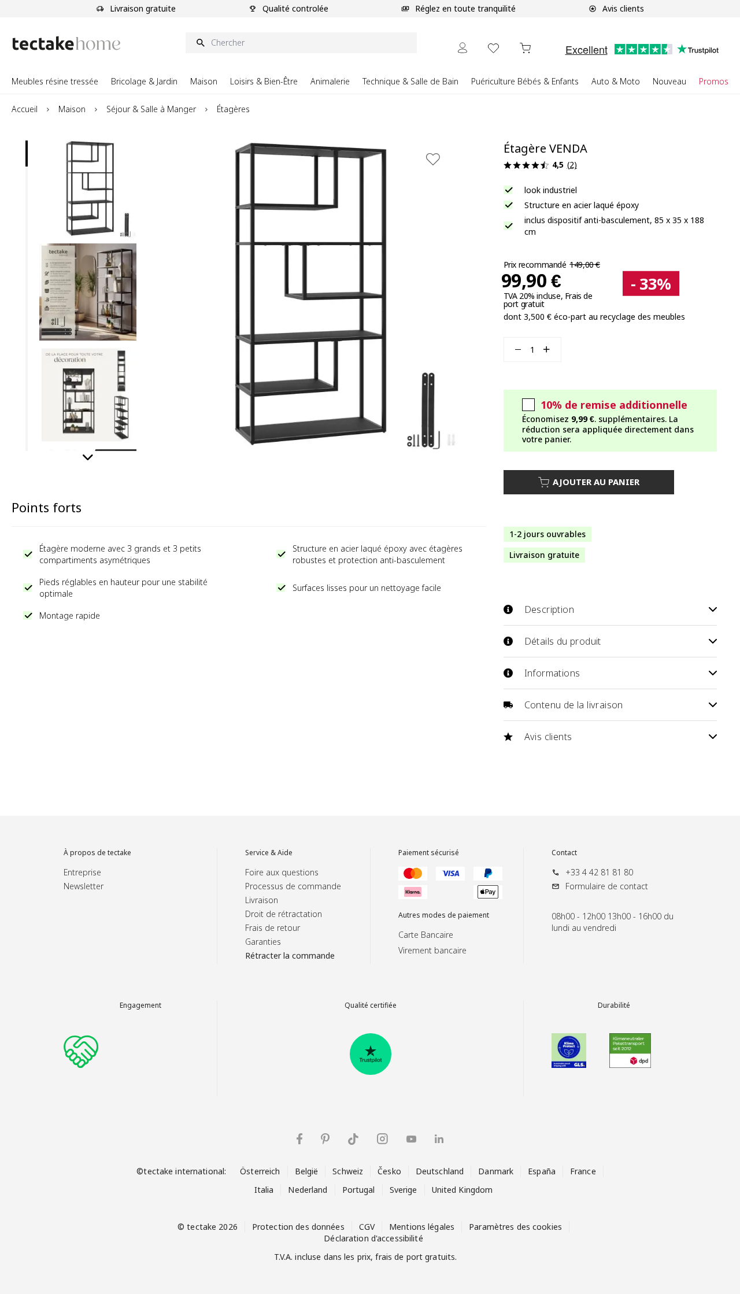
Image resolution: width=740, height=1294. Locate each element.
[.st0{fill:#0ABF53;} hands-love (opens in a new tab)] (81, 1050)
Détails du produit (562, 641)
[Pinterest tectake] (325, 1139)
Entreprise (82, 872)
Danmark (495, 1171)
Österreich (260, 1171)
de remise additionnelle (614, 405)
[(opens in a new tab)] (370, 1054)
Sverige (403, 1189)
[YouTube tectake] (411, 1139)
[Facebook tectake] (299, 1138)
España (542, 1171)
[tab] (26, 154)
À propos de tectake (97, 852)
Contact (564, 852)
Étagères (233, 108)
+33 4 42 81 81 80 (599, 872)
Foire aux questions (282, 872)
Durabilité (614, 1005)
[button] (87, 189)
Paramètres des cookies (515, 1226)
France (583, 1171)
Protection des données (298, 1226)
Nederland (307, 1189)
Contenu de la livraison (573, 704)
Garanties (263, 941)
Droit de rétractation (283, 913)
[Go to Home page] (66, 43)
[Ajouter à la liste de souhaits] (433, 159)
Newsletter (83, 886)
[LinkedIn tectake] (439, 1138)
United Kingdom (462, 1189)
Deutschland (440, 1171)
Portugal (358, 1189)
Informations (552, 673)
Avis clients (548, 736)
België (307, 1171)
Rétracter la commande (290, 955)
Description (549, 609)
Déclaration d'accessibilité (373, 1238)
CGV (367, 1226)
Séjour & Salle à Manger (151, 108)
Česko (389, 1171)
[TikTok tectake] (353, 1139)
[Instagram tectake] (382, 1138)
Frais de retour (272, 927)
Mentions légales (421, 1226)
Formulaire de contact (606, 886)
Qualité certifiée (371, 1005)
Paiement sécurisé (428, 852)
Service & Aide (269, 852)
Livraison (261, 899)
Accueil (25, 108)
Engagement (140, 1005)
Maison (72, 108)
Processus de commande (293, 886)
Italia (264, 1189)
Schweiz (347, 1171)
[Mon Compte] (462, 47)
